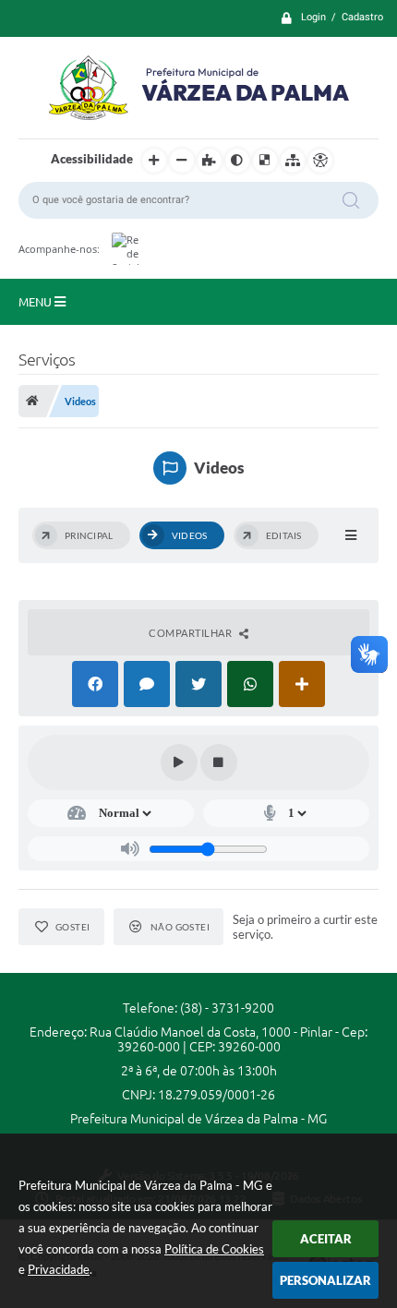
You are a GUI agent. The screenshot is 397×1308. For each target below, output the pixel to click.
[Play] (179, 762)
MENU (36, 301)
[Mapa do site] (293, 161)
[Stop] (218, 762)
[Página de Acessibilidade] (320, 161)
